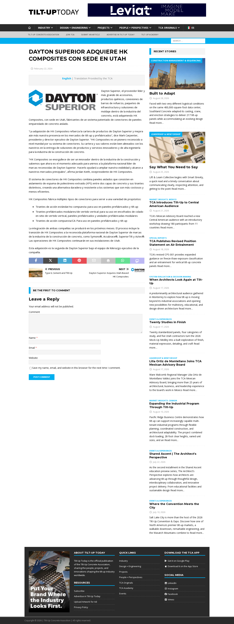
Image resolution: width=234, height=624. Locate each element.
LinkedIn (171, 583)
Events (122, 593)
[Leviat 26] (147, 14)
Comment (34, 312)
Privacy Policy (81, 607)
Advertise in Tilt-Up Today (120, 34)
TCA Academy (126, 588)
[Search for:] (188, 40)
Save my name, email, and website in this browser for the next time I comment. (76, 367)
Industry (44, 27)
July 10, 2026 (159, 512)
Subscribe (79, 590)
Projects (103, 27)
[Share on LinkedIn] (65, 261)
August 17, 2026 (161, 287)
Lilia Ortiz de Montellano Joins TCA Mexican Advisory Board (175, 363)
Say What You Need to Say (173, 167)
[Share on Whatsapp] (122, 261)
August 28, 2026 (161, 98)
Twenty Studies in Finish (167, 322)
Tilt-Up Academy (149, 34)
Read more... (171, 440)
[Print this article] (108, 261)
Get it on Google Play (178, 560)
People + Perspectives (133, 27)
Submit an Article (90, 34)
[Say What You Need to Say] (177, 147)
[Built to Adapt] (177, 73)
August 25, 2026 (161, 171)
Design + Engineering (74, 27)
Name (32, 337)
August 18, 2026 (161, 249)
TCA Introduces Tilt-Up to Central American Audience (174, 204)
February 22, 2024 (43, 68)
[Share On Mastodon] (137, 261)
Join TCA (70, 34)
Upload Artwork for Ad (85, 601)
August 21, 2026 (161, 210)
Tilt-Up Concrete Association (43, 34)
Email (32, 347)
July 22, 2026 (159, 461)
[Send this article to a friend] (94, 261)
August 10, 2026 (161, 411)
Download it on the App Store (182, 566)
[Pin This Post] (79, 261)
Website (33, 357)
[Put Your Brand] (49, 610)
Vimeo (170, 599)
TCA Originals (167, 27)
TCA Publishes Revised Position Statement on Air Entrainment (172, 243)
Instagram (172, 588)
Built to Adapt (162, 93)
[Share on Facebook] (36, 261)
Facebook (172, 594)
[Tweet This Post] (50, 261)
